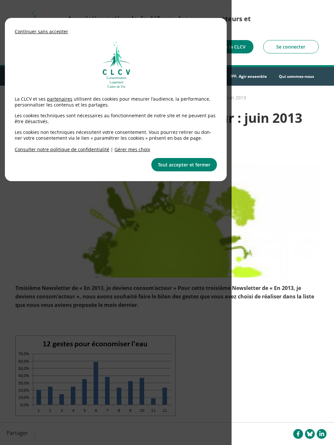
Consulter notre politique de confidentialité (62, 149)
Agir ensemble (253, 76)
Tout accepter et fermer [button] (184, 165)
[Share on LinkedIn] (321, 434)
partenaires (59, 99)
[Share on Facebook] (298, 434)
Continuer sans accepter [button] (41, 31)
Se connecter (290, 47)
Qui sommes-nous (296, 76)
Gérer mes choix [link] (132, 149)
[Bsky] (310, 434)
